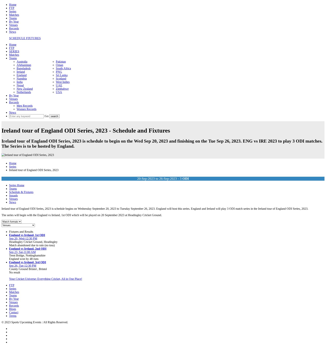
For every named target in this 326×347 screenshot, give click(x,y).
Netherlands (24, 92)
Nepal (20, 85)
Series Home (16, 185)
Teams (13, 18)
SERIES (14, 51)
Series (12, 11)
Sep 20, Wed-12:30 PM (23, 238)
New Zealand (25, 88)
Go (47, 116)
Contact (13, 312)
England (22, 75)
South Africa (63, 68)
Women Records (26, 109)
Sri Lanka (62, 75)
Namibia (22, 78)
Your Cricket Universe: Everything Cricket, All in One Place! (45, 278)
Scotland (61, 78)
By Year (14, 21)
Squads (13, 195)
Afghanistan (24, 65)
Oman (59, 65)
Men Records (25, 105)
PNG (59, 71)
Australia (22, 61)
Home (12, 4)
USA (59, 92)
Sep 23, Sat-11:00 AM (22, 252)
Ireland (21, 71)
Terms (12, 315)
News (12, 31)
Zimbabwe (62, 88)
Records (14, 28)
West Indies (63, 82)
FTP (11, 8)
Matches (14, 14)
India (20, 82)
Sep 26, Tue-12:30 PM (22, 265)
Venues (13, 25)
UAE (59, 85)
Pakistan (61, 61)
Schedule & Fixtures (21, 192)
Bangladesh (24, 68)
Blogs (12, 309)
